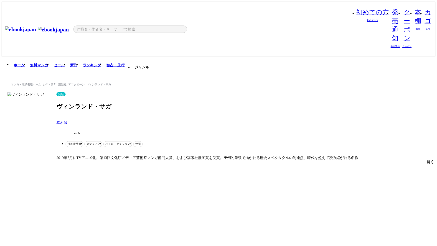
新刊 (73, 65)
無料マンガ (39, 65)
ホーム (19, 65)
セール (59, 65)
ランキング (92, 65)
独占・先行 (116, 65)
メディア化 (93, 144)
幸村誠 (61, 123)
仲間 (138, 144)
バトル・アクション (117, 144)
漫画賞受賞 (74, 144)
